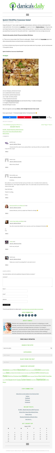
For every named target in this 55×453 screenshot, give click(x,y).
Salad (20, 376)
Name (4, 288)
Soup (6, 379)
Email (4, 294)
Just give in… (28, 419)
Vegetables (33, 379)
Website (5, 299)
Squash (15, 379)
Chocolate (43, 370)
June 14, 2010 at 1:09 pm (15, 177)
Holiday (19, 373)
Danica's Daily (27, 5)
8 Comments (17, 21)
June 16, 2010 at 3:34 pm (15, 259)
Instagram (27, 402)
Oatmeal (42, 373)
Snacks (4, 379)
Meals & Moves (40, 27)
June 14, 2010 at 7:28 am (15, 144)
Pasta (5, 376)
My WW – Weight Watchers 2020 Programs (13, 129)
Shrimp (36, 376)
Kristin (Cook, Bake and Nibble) (17, 221)
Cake (30, 369)
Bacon (15, 370)
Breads (27, 370)
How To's (23, 372)
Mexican (33, 373)
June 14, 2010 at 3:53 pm (15, 223)
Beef (23, 370)
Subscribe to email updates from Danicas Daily (27, 394)
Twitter (27, 396)
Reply (6, 151)
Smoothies (49, 376)
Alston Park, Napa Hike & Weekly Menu (12, 131)
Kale (30, 372)
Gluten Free (14, 372)
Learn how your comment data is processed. (32, 309)
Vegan (28, 379)
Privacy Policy (18, 450)
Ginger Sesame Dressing (13, 100)
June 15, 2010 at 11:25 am (15, 243)
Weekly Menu (6, 133)
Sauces (29, 376)
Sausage (32, 376)
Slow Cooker (42, 376)
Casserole (32, 369)
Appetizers (6, 370)
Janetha (22, 27)
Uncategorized (9, 121)
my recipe (43, 39)
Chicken (37, 369)
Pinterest (27, 400)
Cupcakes (4, 372)
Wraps (4, 382)
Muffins (37, 373)
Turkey (23, 379)
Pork (12, 376)
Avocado (11, 370)
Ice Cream (27, 372)
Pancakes (47, 372)
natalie (11, 241)
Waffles (47, 379)
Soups (10, 380)
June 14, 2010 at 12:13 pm (15, 161)
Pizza (9, 376)
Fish (10, 372)
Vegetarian (41, 379)
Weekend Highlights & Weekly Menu (28, 417)
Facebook (27, 398)
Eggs (7, 373)
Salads (24, 376)
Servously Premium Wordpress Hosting (40, 450)
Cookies (47, 370)
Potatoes (16, 376)
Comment (5, 277)
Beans (19, 370)
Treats (19, 380)
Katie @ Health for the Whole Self (17, 205)
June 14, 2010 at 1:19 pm (15, 207)
